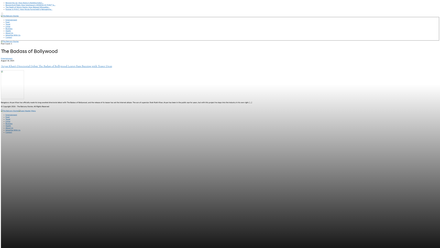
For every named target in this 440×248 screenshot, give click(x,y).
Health (8, 31)
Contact (9, 37)
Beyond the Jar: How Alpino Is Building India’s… (25, 3)
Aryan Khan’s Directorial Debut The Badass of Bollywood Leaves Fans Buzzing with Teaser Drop (56, 66)
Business (9, 29)
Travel (8, 24)
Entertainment (11, 20)
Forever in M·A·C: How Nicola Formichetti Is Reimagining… (29, 9)
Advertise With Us (13, 35)
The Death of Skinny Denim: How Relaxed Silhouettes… (28, 7)
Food (8, 22)
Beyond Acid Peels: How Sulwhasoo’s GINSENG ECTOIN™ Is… (30, 5)
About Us (9, 33)
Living (8, 26)
